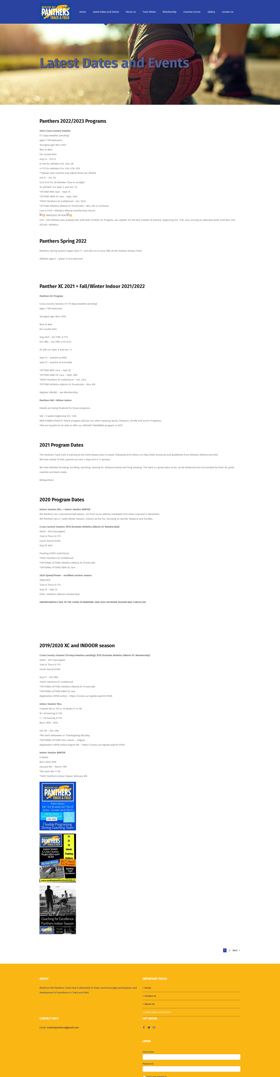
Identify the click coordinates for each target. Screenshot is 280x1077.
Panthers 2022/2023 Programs (73, 121)
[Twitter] (149, 1027)
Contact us (150, 995)
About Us (150, 1004)
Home (148, 987)
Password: (148, 1063)
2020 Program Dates (62, 500)
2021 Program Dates (61, 445)
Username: (148, 1051)
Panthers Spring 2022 (63, 241)
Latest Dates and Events (157, 1012)
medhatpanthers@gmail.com (63, 1027)
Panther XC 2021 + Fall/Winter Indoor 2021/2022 (92, 286)
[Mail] (154, 1027)
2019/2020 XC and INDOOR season (77, 646)
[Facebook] (144, 1027)
